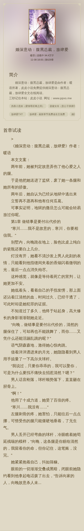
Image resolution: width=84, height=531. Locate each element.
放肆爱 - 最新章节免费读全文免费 (48, 114)
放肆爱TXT (17, 114)
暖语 (32, 55)
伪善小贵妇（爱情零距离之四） (27, 106)
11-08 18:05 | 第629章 (42, 59)
